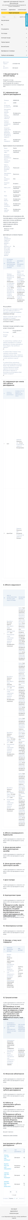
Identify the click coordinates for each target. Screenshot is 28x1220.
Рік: (2, 24)
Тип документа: (5, 29)
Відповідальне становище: (8, 51)
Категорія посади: (5, 37)
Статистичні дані (22, 9)
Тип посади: (4, 33)
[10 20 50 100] (13, 1191)
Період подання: (5, 42)
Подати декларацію (14, 12)
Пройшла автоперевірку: (7, 55)
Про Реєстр (4, 9)
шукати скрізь (23, 16)
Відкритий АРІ (12, 9)
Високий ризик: (5, 46)
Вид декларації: (5, 20)
